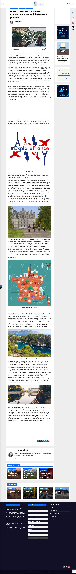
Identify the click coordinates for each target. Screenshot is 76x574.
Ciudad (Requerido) (31, 525)
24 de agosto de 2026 (14, 495)
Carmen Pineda (19, 21)
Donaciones (53, 519)
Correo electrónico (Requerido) (34, 512)
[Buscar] (74, 3)
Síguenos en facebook (55, 513)
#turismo (60, 75)
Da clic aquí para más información (63, 60)
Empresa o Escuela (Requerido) (34, 521)
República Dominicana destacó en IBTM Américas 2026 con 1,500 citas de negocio (15, 518)
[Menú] (2, 4)
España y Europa (11, 470)
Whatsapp (30, 533)
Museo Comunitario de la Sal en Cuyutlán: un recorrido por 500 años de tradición (15, 523)
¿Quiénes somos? (54, 504)
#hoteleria (65, 75)
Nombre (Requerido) (32, 508)
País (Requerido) (31, 529)
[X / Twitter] (69, 3)
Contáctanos (53, 507)
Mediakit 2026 (53, 510)
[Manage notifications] (73, 571)
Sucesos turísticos (28, 488)
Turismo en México (43, 470)
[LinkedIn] (15, 458)
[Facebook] (67, 3)
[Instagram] (71, 3)
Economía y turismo (12, 488)
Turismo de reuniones (28, 489)
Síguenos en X (53, 516)
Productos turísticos (60, 488)
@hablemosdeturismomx (67, 70)
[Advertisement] (29, 110)
